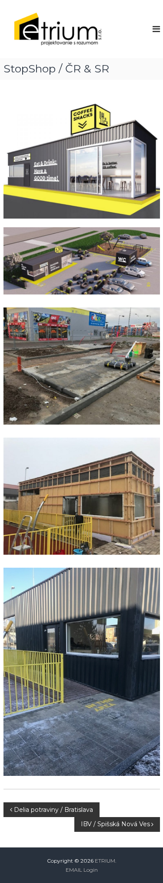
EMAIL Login (82, 870)
